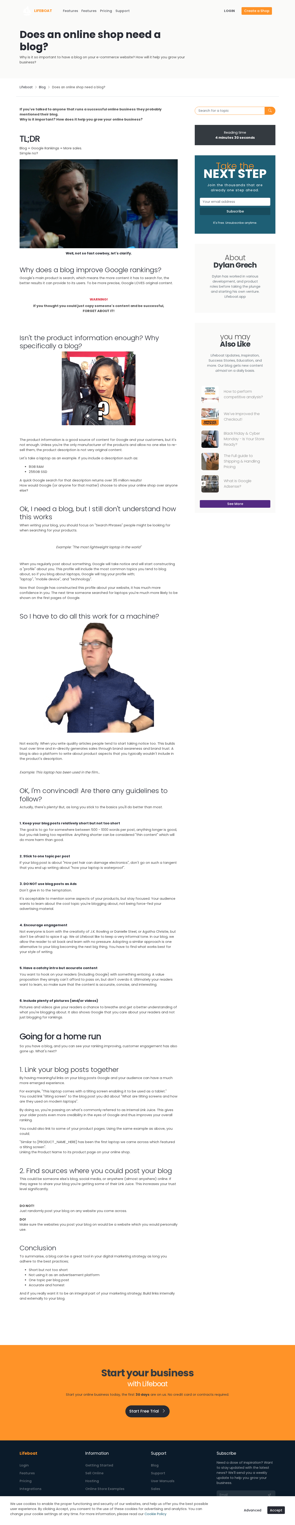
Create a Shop (256, 11)
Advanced (252, 1510)
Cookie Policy (155, 1514)
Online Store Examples (104, 1489)
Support (122, 11)
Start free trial (144, 1411)
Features (70, 11)
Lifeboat (26, 87)
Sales (155, 1489)
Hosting (92, 1481)
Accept (276, 1510)
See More (235, 503)
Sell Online (94, 1473)
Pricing (106, 11)
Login (24, 1465)
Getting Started (99, 1465)
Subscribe (235, 211)
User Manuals (162, 1481)
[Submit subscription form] (269, 1495)
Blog (42, 87)
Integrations (30, 1489)
